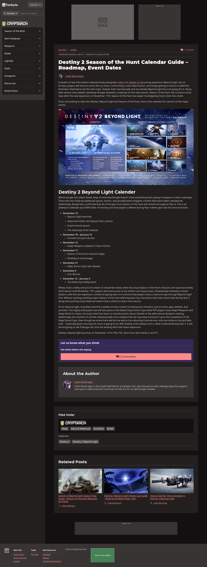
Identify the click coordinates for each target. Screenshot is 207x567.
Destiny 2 (64, 441)
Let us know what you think (80, 343)
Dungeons (10, 75)
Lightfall (9, 61)
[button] (22, 31)
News (65, 428)
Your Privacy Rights (103, 555)
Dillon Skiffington (68, 506)
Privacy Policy (19, 554)
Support (17, 561)
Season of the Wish (15, 31)
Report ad (159, 6)
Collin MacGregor (74, 76)
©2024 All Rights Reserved (76, 549)
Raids (7, 68)
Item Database (12, 38)
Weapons (10, 46)
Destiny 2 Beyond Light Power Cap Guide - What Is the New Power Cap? (126, 497)
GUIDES (73, 50)
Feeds (33, 550)
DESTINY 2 (62, 50)
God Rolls (99, 428)
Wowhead (47, 554)
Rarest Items (11, 90)
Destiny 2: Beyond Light (85, 441)
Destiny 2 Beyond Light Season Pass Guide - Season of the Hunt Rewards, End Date (78, 498)
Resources (10, 83)
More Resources (49, 550)
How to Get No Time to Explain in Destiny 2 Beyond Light (167, 497)
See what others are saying (76, 349)
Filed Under (66, 415)
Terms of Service (20, 558)
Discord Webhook (80, 428)
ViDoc (122, 82)
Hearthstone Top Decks (52, 561)
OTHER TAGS (63, 436)
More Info (18, 550)
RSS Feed (34, 554)
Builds (8, 53)
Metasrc (46, 558)
